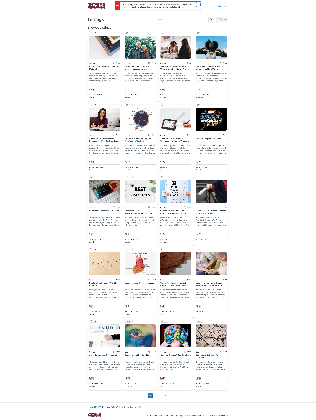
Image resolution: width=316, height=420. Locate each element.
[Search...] (180, 19)
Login (219, 6)
